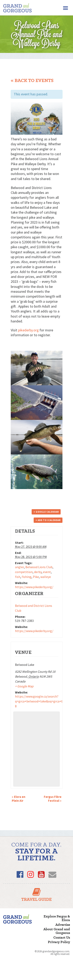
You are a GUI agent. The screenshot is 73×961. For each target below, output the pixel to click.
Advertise (62, 925)
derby (38, 572)
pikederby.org (28, 330)
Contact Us (61, 937)
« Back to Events (32, 80)
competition (24, 572)
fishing (26, 577)
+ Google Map (24, 686)
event (47, 572)
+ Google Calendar (46, 511)
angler (19, 567)
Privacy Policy (59, 942)
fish (17, 577)
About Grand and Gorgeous (56, 931)
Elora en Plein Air (18, 799)
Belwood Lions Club (39, 567)
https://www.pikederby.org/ (34, 587)
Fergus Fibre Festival (52, 799)
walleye (45, 577)
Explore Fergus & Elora (57, 918)
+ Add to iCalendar (48, 520)
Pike (36, 577)
